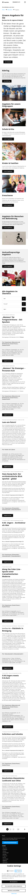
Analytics (19, 870)
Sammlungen (5, 859)
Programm (5, 855)
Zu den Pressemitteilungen (10, 842)
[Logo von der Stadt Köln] (5, 2)
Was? (5, 309)
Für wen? (5, 304)
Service (4, 857)
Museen (4, 851)
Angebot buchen (7, 361)
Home (3, 9)
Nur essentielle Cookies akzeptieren (13, 886)
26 (18, 829)
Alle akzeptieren (14, 881)
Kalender (5, 854)
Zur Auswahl (8, 61)
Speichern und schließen (13, 890)
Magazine (5, 860)
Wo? (5, 298)
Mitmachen (5, 862)
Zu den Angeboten (8, 139)
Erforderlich (11, 870)
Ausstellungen (6, 852)
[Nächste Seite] (25, 829)
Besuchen (10, 9)
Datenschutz (14, 893)
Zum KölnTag (7, 81)
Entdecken (5, 849)
